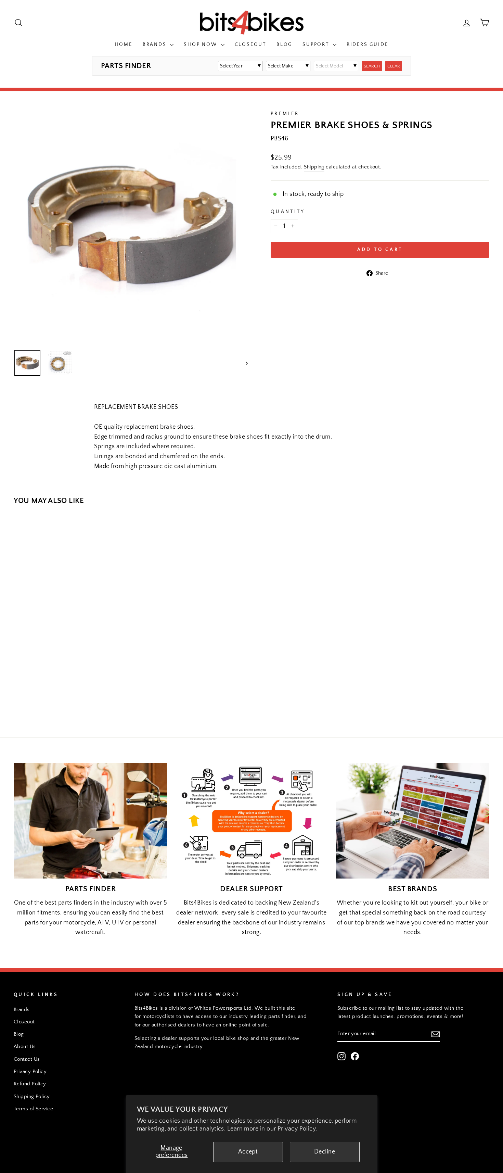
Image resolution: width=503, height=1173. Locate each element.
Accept (248, 1151)
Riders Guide (367, 44)
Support (316, 44)
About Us (25, 1046)
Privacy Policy (30, 1071)
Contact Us (27, 1059)
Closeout (250, 44)
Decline (324, 1151)
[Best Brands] (412, 820)
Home (123, 44)
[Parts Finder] (90, 820)
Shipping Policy (32, 1096)
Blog (284, 44)
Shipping (314, 167)
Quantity (288, 211)
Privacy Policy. (297, 1128)
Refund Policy (30, 1084)
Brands (156, 44)
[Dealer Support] (251, 820)
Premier (285, 113)
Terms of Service (33, 1109)
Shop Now (201, 44)
